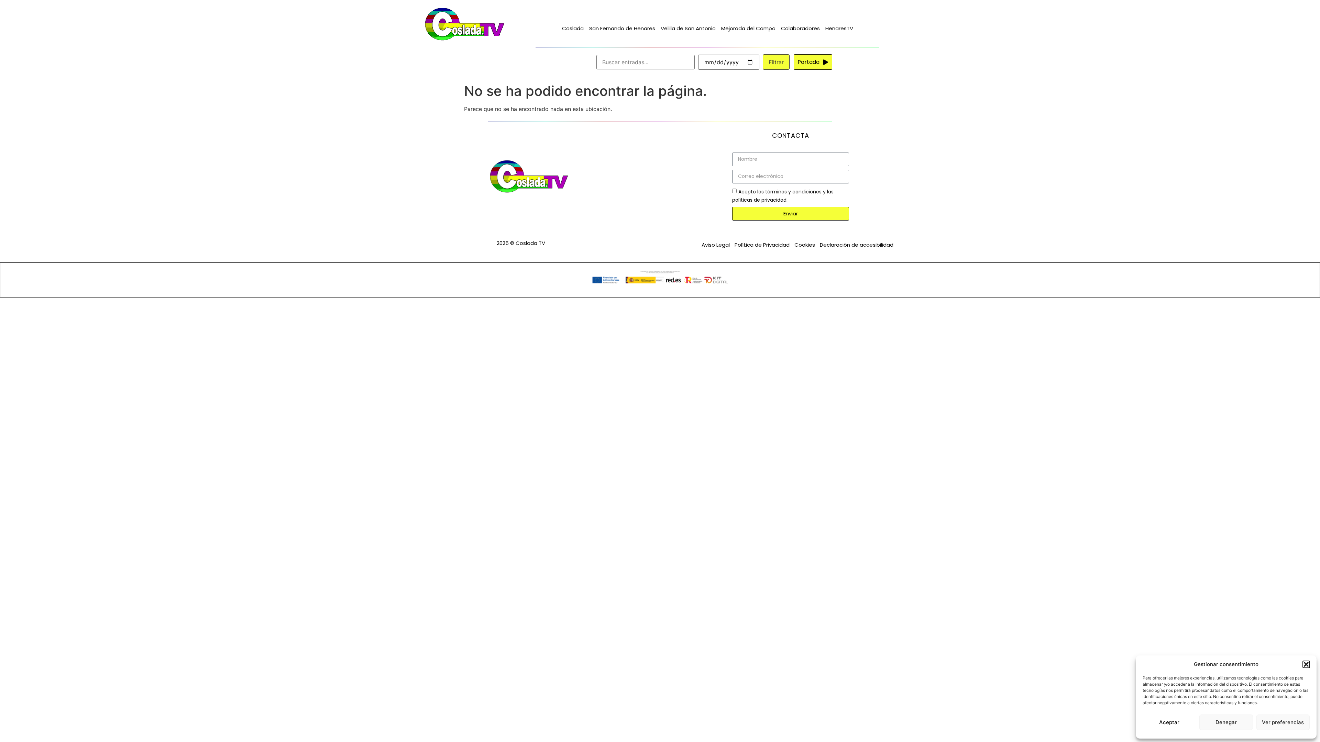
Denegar (1226, 722)
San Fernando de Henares (622, 28)
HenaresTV (839, 28)
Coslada (573, 28)
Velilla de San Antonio (688, 28)
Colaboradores (800, 28)
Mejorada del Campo (748, 28)
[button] (1306, 664)
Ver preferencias (1283, 722)
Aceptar (1169, 722)
